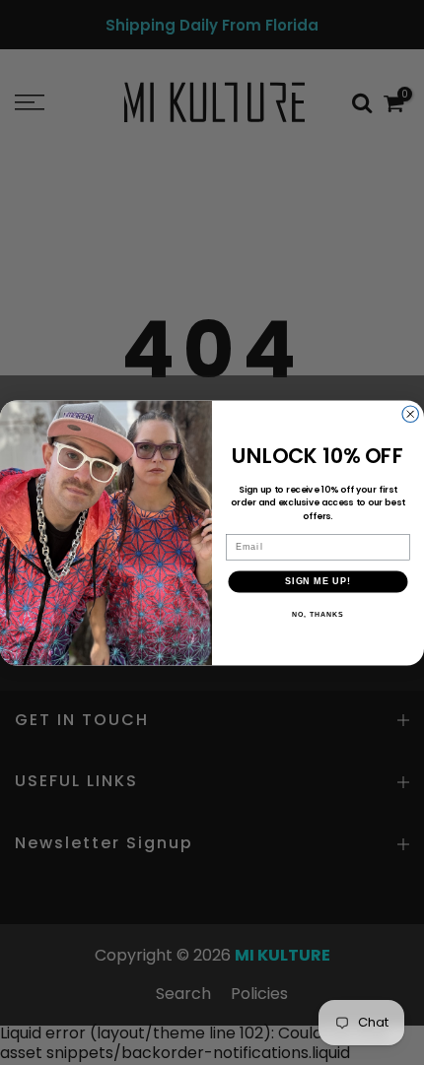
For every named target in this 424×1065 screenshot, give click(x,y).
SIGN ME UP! (318, 580)
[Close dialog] (410, 414)
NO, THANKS (317, 614)
